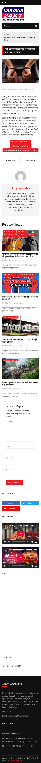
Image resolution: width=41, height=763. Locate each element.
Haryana (21, 231)
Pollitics (31, 234)
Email (9, 458)
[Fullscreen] (36, 542)
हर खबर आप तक (23, 237)
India (22, 234)
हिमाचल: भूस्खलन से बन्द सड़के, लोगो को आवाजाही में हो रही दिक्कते (20, 383)
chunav (7, 277)
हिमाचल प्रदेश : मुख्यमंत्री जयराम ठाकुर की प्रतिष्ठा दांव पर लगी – (20, 297)
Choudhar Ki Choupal (25, 274)
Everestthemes (15, 760)
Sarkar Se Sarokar (10, 283)
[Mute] (32, 542)
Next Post (29, 160)
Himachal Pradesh (20, 142)
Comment (11, 421)
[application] (20, 533)
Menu (7, 26)
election (16, 277)
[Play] (5, 542)
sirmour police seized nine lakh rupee (20, 150)
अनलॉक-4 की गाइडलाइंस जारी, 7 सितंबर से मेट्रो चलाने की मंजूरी (19, 340)
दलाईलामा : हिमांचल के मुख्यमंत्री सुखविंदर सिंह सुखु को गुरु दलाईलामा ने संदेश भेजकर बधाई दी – (20, 255)
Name (9, 446)
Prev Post (11, 160)
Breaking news (9, 231)
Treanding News (9, 237)
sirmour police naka (20, 146)
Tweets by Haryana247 (11, 666)
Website (9, 469)
